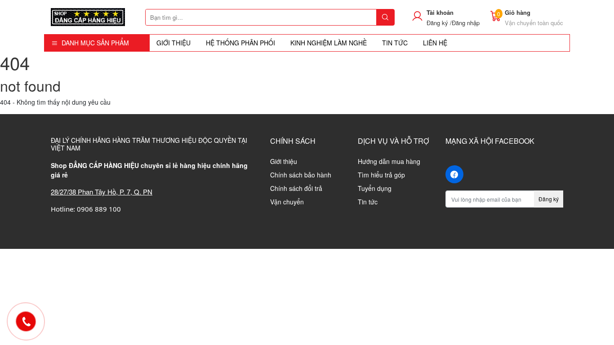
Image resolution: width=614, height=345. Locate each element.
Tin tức (368, 201)
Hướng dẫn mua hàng (389, 161)
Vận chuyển (287, 201)
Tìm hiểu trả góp (381, 174)
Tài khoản (440, 12)
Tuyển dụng (375, 188)
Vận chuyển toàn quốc (534, 22)
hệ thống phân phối (240, 42)
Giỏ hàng (517, 12)
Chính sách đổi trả (296, 188)
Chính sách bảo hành (300, 174)
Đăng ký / (439, 22)
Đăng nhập (466, 22)
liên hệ (435, 42)
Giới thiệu (173, 42)
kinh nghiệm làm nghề (328, 42)
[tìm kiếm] (385, 17)
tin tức (395, 42)
